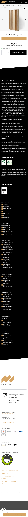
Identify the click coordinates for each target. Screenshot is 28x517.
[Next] (25, 20)
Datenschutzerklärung (8, 481)
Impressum (4, 473)
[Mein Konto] (22, 2)
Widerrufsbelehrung (7, 476)
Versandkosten (21, 490)
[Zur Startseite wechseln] (9, 2)
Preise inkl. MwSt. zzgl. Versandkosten (14, 45)
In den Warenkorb (18, 52)
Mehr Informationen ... (19, 512)
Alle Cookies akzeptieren (19, 515)
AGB (2, 470)
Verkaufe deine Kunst (11, 470)
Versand (3, 478)
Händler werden (6, 484)
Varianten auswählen (14, 39)
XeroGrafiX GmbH (14, 502)
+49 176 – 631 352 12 (7, 414)
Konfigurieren (7, 515)
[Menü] (26, 2)
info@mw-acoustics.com (7, 422)
